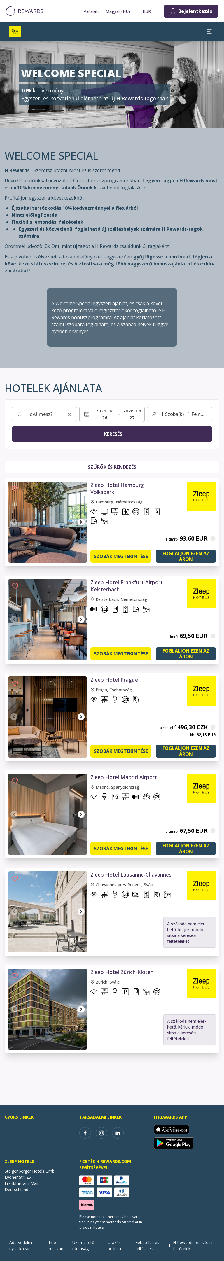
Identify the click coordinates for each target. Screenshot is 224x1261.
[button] (15, 488)
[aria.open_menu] (209, 31)
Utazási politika (115, 1245)
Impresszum (57, 1245)
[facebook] (85, 1133)
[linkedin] (118, 1133)
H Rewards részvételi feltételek (192, 1245)
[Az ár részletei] (213, 538)
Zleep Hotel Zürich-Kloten (121, 971)
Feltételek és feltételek (147, 1245)
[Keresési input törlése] (69, 414)
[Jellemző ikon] (94, 512)
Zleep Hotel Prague (114, 679)
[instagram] (101, 1133)
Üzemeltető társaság (83, 1245)
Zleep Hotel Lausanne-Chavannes (131, 874)
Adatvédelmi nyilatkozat (21, 1245)
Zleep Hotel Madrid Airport (123, 777)
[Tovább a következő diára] (81, 522)
